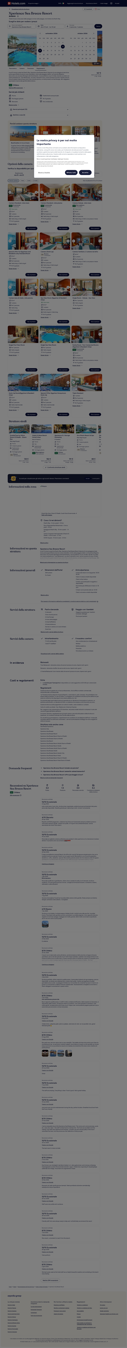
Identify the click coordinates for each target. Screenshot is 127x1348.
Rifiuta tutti (71, 172)
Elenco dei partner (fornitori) (45, 166)
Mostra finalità (44, 172)
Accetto (85, 172)
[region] (64, 156)
